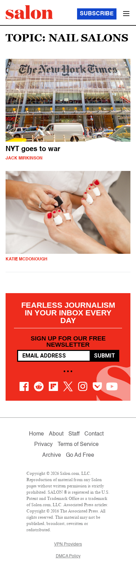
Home (36, 434)
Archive (51, 455)
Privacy (43, 444)
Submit (104, 355)
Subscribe (97, 14)
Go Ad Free (80, 455)
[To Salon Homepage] (29, 12)
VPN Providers (68, 544)
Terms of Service (78, 444)
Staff (74, 434)
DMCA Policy (68, 556)
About (56, 434)
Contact (94, 434)
